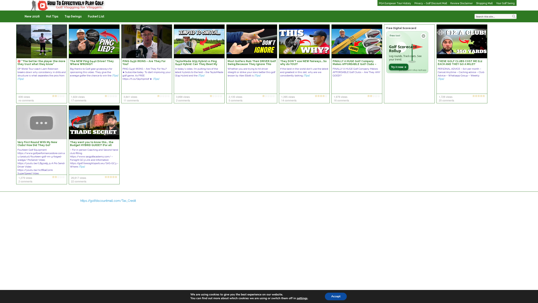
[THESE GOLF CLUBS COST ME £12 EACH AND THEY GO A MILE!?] (462, 41)
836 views (24, 96)
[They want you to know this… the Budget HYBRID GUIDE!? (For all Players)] (94, 122)
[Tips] (20, 78)
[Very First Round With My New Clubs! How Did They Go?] (41, 122)
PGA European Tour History (395, 3)
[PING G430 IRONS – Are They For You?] (146, 41)
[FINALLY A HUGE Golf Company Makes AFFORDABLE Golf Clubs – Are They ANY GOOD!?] (357, 41)
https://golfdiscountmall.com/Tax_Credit (108, 200)
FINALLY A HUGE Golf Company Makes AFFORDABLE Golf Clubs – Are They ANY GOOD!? (354, 64)
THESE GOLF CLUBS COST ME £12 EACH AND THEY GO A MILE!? (460, 63)
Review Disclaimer (461, 3)
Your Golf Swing (505, 3)
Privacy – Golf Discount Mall (430, 3)
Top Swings (73, 16)
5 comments (236, 100)
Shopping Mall (484, 3)
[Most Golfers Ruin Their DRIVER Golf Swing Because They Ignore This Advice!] (252, 41)
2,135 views (235, 96)
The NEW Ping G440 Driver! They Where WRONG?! (92, 63)
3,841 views (130, 96)
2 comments (183, 100)
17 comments (78, 100)
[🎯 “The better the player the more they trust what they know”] (41, 41)
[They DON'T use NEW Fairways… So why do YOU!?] (304, 41)
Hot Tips (52, 16)
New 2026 (32, 16)
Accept (335, 296)
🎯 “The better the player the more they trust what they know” (41, 63)
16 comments (341, 100)
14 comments (289, 100)
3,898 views (183, 96)
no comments (26, 100)
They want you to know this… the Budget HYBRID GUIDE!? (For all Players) (91, 145)
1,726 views (445, 96)
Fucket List (96, 16)
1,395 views (288, 96)
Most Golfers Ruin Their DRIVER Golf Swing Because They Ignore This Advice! (252, 64)
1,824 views (78, 96)
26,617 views (78, 177)
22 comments (78, 181)
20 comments (446, 100)
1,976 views (340, 96)
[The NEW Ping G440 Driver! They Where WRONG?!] (94, 41)
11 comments (131, 100)
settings (302, 298)
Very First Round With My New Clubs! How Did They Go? (37, 144)
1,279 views (25, 177)
